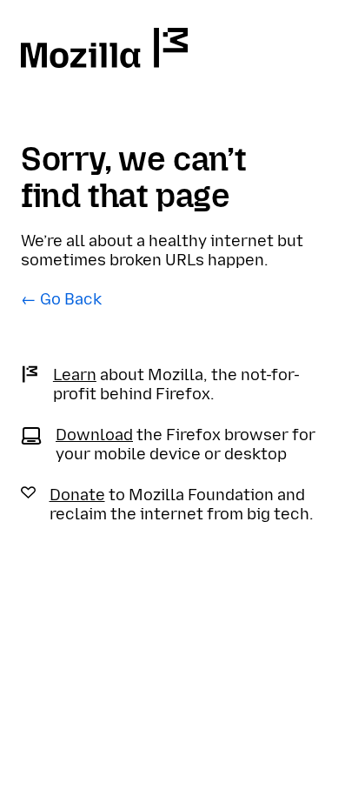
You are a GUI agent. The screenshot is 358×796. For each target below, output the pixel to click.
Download (94, 435)
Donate (77, 495)
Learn (74, 375)
